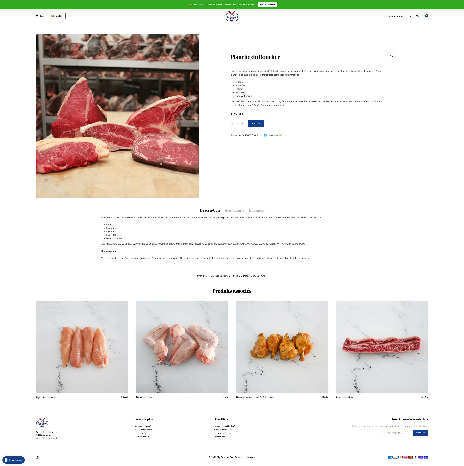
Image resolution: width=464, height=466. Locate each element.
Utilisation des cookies (223, 429)
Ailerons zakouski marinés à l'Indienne (255, 397)
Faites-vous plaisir (267, 5)
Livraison (256, 210)
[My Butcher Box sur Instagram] (37, 457)
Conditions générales (222, 433)
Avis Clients (234, 210)
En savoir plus (143, 419)
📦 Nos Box (57, 16)
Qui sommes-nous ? (142, 426)
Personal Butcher (395, 16)
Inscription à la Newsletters (410, 419)
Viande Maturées (239, 276)
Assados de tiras (344, 397)
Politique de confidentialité (224, 426)
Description (210, 210)
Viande (226, 276)
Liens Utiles (221, 419)
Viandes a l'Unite (258, 276)
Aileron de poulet (144, 397)
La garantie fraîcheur (142, 433)
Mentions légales (220, 437)
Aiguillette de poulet (46, 397)
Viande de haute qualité (144, 429)
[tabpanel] (117, 116)
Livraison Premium (141, 437)
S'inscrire (420, 433)
